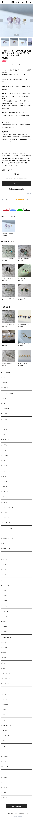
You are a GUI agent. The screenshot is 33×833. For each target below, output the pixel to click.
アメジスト (4, 450)
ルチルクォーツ (5, 777)
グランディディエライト (7, 507)
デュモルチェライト (6, 637)
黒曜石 (3, 543)
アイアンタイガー (5, 408)
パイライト (4, 658)
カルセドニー (4, 502)
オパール (3, 476)
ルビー (3, 782)
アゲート (3, 424)
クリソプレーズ (5, 517)
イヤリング (4, 382)
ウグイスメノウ (5, 455)
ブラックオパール (5, 678)
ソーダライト (4, 606)
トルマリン (4, 647)
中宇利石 (3, 652)
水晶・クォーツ (5, 585)
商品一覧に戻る (16, 806)
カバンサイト (4, 497)
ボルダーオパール (6, 725)
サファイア (4, 554)
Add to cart (16, 184)
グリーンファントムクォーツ (8, 528)
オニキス (3, 471)
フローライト (4, 704)
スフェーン (4, 595)
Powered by (14, 816)
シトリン (3, 569)
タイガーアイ (4, 611)
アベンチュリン (5, 440)
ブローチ (3, 398)
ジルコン (3, 580)
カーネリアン (4, 491)
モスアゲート (4, 756)
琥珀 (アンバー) (5, 549)
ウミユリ (3, 460)
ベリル (3, 720)
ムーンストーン (5, 735)
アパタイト (4, 434)
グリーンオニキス (5, 523)
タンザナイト (4, 626)
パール (3, 663)
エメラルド (4, 465)
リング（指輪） (4, 388)
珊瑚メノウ (4, 559)
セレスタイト (4, 600)
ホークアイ (4, 730)
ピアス (3, 377)
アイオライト (4, 414)
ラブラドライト (5, 767)
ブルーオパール (5, 694)
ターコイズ (4, 621)
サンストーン (4, 564)
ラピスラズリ (4, 761)
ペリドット (4, 715)
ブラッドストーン (5, 689)
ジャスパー (4, 575)
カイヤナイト (4, 481)
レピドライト (4, 798)
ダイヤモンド (4, 616)
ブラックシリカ (5, 684)
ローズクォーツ (5, 787)
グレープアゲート (6, 533)
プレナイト (4, 699)
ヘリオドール (4, 709)
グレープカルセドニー (7, 538)
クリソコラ (4, 512)
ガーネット (4, 486)
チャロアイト (4, 632)
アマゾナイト (4, 445)
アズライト (4, 429)
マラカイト (4, 746)
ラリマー (3, 772)
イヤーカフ (4, 403)
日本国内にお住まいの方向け (16, 189)
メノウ (3, 751)
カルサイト (4, 793)
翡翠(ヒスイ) (4, 668)
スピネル (3, 590)
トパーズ (3, 642)
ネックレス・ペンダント (7, 393)
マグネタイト (4, 741)
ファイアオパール (5, 673)
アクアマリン (4, 419)
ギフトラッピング (7, 170)
